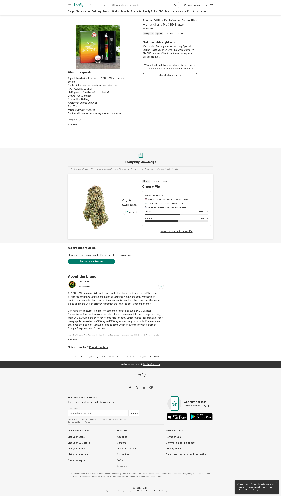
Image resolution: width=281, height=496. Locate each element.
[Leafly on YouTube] (151, 387)
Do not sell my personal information (186, 454)
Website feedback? (140, 364)
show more (72, 124)
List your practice (78, 454)
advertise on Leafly (97, 5)
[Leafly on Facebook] (129, 387)
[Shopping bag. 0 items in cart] (211, 5)
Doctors (169, 11)
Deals (106, 11)
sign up (134, 413)
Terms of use (173, 436)
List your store (76, 436)
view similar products (170, 75)
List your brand (76, 448)
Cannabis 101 (183, 11)
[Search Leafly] (176, 5)
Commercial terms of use (180, 442)
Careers (121, 442)
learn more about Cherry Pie (177, 231)
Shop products (85, 286)
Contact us (123, 454)
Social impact (200, 11)
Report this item (98, 347)
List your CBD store (79, 442)
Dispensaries (83, 11)
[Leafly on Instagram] (144, 387)
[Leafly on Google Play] (201, 416)
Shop (71, 11)
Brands (125, 11)
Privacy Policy (252, 490)
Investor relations (127, 448)
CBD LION (149, 29)
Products (136, 11)
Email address (74, 408)
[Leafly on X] (136, 387)
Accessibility (124, 466)
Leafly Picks (150, 11)
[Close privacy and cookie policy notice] (276, 482)
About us (122, 436)
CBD (161, 11)
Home (70, 357)
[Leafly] (79, 5)
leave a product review (91, 261)
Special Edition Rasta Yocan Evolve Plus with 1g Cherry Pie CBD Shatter (134, 357)
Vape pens (97, 357)
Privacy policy (173, 448)
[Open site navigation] (69, 5)
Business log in (76, 460)
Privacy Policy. (84, 422)
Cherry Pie (151, 186)
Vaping (88, 357)
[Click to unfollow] (161, 286)
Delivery (96, 11)
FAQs (120, 460)
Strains (115, 11)
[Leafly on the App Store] (177, 416)
